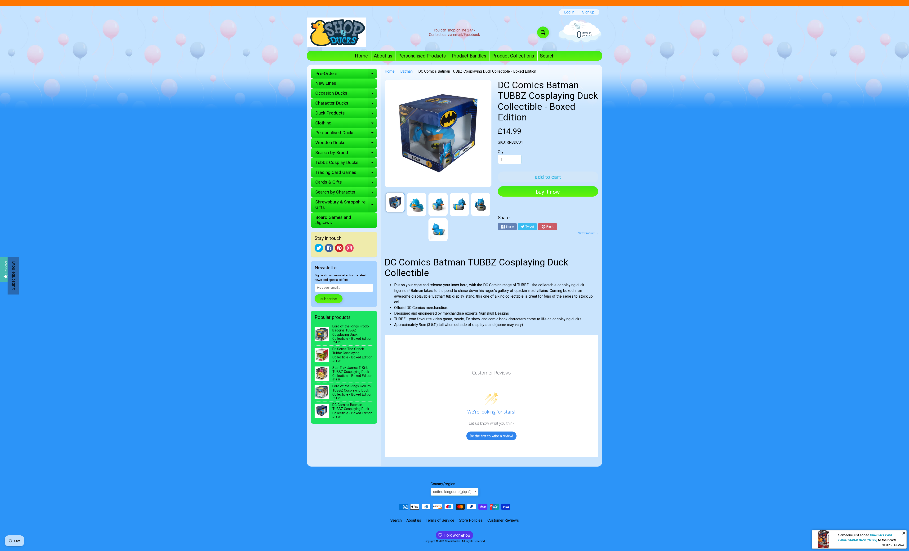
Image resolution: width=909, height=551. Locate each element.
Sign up (588, 12)
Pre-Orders (346, 75)
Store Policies (471, 520)
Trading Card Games (346, 173)
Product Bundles (469, 56)
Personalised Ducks (346, 134)
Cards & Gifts (346, 183)
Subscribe (328, 299)
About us (383, 56)
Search (547, 56)
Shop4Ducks (452, 541)
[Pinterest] (339, 248)
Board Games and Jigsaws (333, 220)
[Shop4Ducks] (336, 32)
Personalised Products (422, 56)
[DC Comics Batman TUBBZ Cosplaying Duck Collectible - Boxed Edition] (395, 202)
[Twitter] (319, 248)
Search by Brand (346, 154)
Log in (569, 12)
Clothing (346, 124)
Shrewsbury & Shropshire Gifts (346, 205)
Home (361, 56)
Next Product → (588, 233)
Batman (406, 71)
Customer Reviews (503, 520)
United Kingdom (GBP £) (452, 491)
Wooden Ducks (346, 144)
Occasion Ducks (346, 94)
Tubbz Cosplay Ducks (346, 164)
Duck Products (346, 114)
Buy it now (548, 192)
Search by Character (346, 193)
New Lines (325, 83)
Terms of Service (440, 520)
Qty (501, 152)
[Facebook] (329, 248)
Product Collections (513, 56)
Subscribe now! (13, 275)
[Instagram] (349, 248)
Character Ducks (346, 104)
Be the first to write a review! (491, 436)
